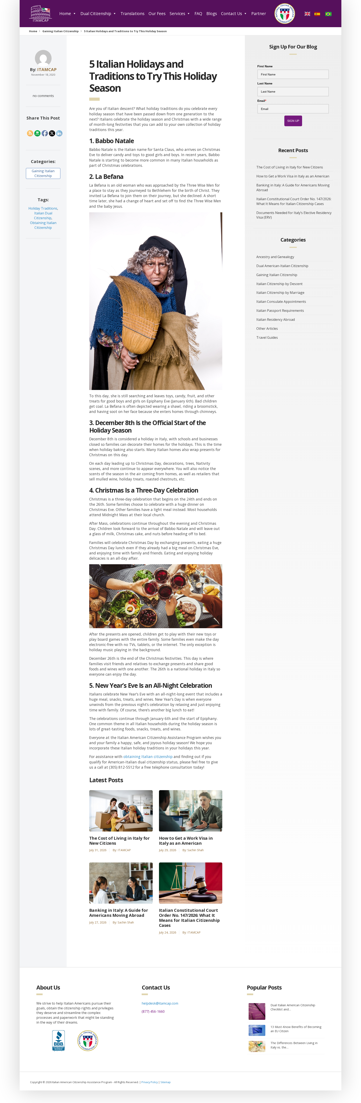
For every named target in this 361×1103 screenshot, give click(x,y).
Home (65, 13)
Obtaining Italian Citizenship (43, 225)
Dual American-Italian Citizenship (282, 266)
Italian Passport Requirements (280, 310)
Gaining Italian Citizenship (60, 31)
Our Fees (157, 13)
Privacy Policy (149, 1082)
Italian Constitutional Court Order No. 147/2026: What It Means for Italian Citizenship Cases (189, 918)
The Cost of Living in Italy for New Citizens (119, 841)
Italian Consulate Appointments (281, 301)
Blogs (211, 13)
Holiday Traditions (42, 208)
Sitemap (165, 1082)
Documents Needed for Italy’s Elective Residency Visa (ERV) (294, 215)
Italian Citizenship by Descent (279, 283)
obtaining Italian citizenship (148, 756)
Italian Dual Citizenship (43, 215)
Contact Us (231, 13)
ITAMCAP (47, 69)
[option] (317, 13)
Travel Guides (267, 337)
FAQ (198, 13)
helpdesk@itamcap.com (160, 1003)
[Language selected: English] (320, 14)
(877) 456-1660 (153, 1011)
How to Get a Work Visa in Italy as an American (186, 841)
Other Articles (267, 328)
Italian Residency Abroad (275, 319)
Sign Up (293, 120)
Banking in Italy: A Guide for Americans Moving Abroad (118, 913)
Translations (132, 13)
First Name (265, 66)
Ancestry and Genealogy (275, 257)
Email (261, 100)
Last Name (264, 83)
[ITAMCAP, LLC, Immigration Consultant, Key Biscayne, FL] (58, 1039)
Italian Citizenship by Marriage (280, 292)
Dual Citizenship (95, 13)
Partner (258, 13)
